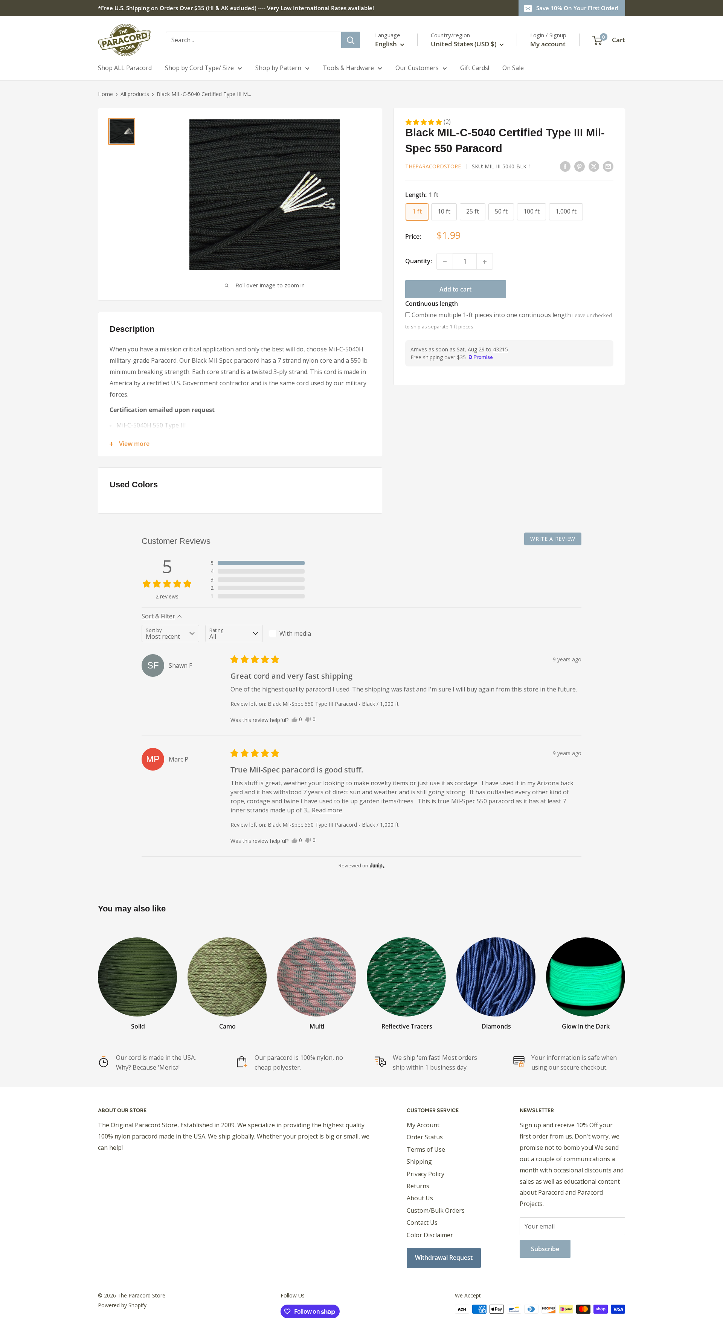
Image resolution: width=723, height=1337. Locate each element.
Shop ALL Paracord (125, 68)
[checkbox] (297, 633)
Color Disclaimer (430, 1235)
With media (295, 633)
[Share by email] (608, 166)
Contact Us (422, 1222)
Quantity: (418, 261)
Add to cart (455, 289)
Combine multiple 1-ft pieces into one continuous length (491, 315)
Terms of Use (426, 1149)
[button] (428, 122)
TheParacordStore (433, 166)
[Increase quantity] (485, 262)
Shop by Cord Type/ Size (199, 68)
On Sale (513, 68)
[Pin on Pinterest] (579, 166)
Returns (418, 1186)
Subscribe (545, 1249)
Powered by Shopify (122, 1305)
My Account (423, 1125)
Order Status (425, 1137)
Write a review (552, 538)
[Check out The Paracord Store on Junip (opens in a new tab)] (376, 865)
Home (105, 94)
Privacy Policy (425, 1174)
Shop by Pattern (278, 68)
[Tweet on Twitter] (594, 166)
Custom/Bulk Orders (436, 1210)
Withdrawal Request (444, 1257)
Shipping (419, 1161)
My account (548, 44)
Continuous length (431, 304)
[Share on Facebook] (565, 166)
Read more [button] (327, 810)
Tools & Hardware (348, 68)
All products (134, 94)
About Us (420, 1198)
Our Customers (417, 68)
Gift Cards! (474, 68)
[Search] (350, 40)
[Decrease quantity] (445, 262)
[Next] (624, 976)
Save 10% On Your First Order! (577, 8)
